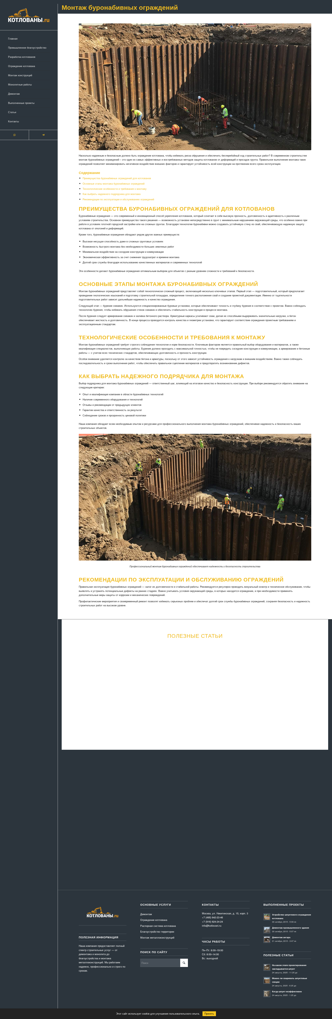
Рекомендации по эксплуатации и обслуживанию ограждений (118, 199)
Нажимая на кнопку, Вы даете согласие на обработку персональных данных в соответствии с (144, 850)
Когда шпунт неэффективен (287, 991)
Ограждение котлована (153, 920)
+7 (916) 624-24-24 (212, 921)
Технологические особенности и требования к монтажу (115, 189)
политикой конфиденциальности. (198, 850)
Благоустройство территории (157, 931)
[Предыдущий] (71, 679)
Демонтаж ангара (281, 937)
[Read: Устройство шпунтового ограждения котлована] (266, 916)
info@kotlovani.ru (266, 849)
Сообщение (73, 807)
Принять (209, 1013)
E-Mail (126, 788)
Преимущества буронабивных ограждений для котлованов (117, 178)
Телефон (184, 788)
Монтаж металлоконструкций (157, 937)
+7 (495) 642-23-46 (264, 854)
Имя (69, 788)
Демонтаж (146, 914)
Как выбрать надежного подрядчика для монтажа (111, 194)
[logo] (29, 15)
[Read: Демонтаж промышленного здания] (266, 929)
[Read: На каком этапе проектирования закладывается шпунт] (266, 967)
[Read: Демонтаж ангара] (266, 939)
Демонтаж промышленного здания (290, 927)
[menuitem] (28, 38)
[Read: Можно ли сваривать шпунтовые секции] (266, 980)
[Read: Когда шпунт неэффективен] (266, 993)
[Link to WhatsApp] (14, 135)
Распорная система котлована (158, 926)
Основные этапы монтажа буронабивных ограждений (113, 183)
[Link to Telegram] (43, 135)
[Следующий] (318, 679)
